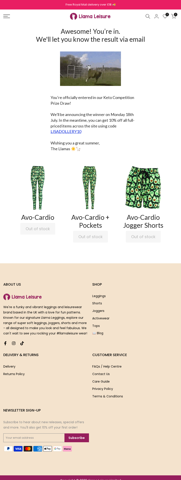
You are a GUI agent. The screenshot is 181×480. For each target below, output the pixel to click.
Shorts (97, 303)
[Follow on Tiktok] (22, 343)
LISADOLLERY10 (66, 131)
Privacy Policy (102, 389)
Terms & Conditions (107, 396)
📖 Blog (97, 333)
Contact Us (101, 374)
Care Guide (101, 381)
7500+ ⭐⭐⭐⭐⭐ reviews (90, 4)
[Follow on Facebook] (5, 343)
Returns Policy (14, 374)
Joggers (98, 311)
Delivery (9, 366)
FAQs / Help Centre (107, 366)
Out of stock (38, 228)
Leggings (99, 296)
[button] (38, 187)
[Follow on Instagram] (14, 343)
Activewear (100, 318)
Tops (96, 326)
